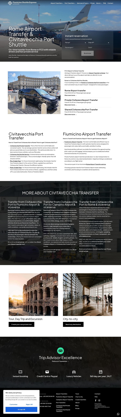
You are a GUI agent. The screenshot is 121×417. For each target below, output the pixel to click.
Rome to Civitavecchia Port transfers (93, 82)
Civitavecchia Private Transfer (20, 146)
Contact (110, 3)
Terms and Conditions (100, 406)
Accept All (21, 409)
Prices (93, 3)
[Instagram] (99, 400)
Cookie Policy (98, 404)
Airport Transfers (56, 3)
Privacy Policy (98, 403)
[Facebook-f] (96, 400)
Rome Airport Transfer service (96, 164)
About (98, 3)
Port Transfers (69, 3)
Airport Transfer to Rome (97, 73)
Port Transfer (51, 236)
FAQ (104, 3)
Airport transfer (16, 244)
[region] (21, 402)
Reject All (29, 404)
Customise (13, 404)
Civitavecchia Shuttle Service (19, 154)
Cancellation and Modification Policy (102, 408)
